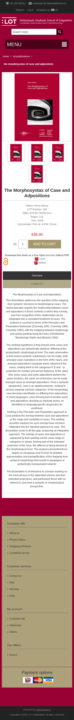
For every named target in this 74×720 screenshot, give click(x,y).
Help (12, 595)
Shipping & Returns (20, 546)
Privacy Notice (17, 539)
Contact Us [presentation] (37, 283)
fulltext (42, 262)
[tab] (37, 275)
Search (13, 654)
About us (14, 533)
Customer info (17, 618)
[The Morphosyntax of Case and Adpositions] (16, 153)
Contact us (15, 575)
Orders (13, 631)
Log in (30, 10)
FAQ (11, 582)
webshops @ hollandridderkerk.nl (49, 3)
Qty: (15, 244)
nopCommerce (43, 709)
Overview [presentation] (37, 275)
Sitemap (14, 589)
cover (42, 258)
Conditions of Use (19, 553)
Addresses (15, 625)
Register (20, 10)
